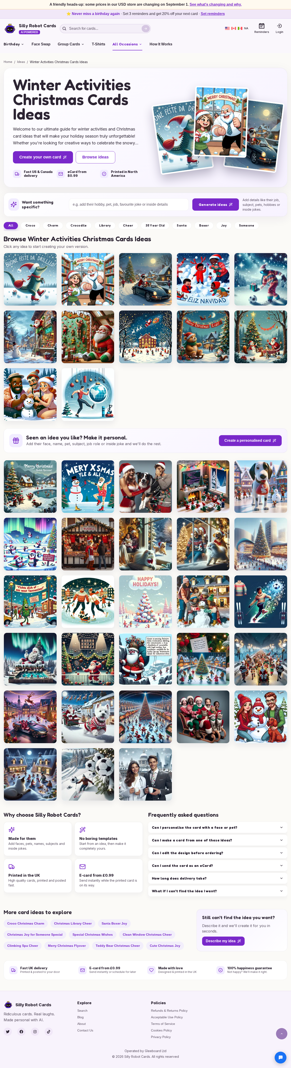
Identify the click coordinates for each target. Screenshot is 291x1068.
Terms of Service (163, 1024)
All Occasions (125, 44)
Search (82, 1010)
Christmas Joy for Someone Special (35, 934)
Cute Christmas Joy (165, 945)
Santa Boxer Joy (114, 923)
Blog (80, 1017)
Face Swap (41, 44)
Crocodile (78, 225)
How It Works (161, 44)
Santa (182, 225)
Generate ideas (213, 204)
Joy (224, 225)
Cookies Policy (161, 1030)
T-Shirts (98, 44)
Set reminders (213, 14)
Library (105, 225)
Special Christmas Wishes (93, 934)
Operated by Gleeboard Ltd (145, 1051)
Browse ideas (95, 157)
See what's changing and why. (216, 4)
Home (8, 62)
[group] (30, 279)
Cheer (128, 225)
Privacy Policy (161, 1037)
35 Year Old (155, 225)
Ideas (21, 62)
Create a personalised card (247, 440)
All (10, 225)
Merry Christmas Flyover (67, 945)
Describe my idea (221, 941)
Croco (30, 225)
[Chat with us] (280, 1057)
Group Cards (69, 44)
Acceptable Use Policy (167, 1017)
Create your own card (40, 157)
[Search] (146, 28)
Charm (53, 225)
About (81, 1024)
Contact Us (85, 1030)
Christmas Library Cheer (73, 923)
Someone (246, 225)
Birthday (12, 44)
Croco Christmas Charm (25, 923)
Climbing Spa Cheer (22, 945)
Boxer (204, 225)
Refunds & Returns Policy (169, 1010)
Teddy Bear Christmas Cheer (118, 945)
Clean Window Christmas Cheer (147, 934)
